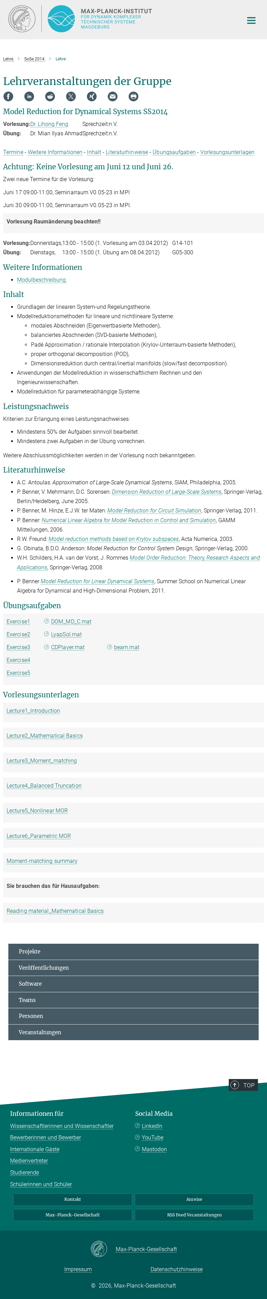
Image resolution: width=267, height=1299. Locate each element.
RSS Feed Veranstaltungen (194, 1214)
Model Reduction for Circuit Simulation (154, 510)
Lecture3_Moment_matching (42, 760)
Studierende (24, 1172)
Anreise (194, 1199)
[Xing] (92, 96)
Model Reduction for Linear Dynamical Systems (97, 581)
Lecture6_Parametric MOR (39, 836)
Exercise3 (18, 647)
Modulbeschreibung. (42, 280)
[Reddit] (50, 96)
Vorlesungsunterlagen (227, 152)
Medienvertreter (29, 1160)
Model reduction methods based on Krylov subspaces (114, 539)
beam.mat (126, 647)
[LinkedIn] (29, 96)
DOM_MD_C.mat (71, 621)
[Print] (133, 96)
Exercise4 (18, 660)
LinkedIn (152, 1126)
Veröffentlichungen (44, 968)
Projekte (29, 951)
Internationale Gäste (34, 1149)
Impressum (78, 1269)
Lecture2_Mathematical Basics (45, 735)
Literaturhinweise (127, 152)
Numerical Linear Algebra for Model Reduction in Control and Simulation (129, 520)
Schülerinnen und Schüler (41, 1184)
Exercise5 (18, 673)
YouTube (152, 1137)
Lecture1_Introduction (33, 710)
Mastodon (154, 1149)
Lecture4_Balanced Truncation (44, 785)
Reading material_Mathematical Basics (55, 911)
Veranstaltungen (40, 1032)
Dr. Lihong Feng (49, 124)
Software (30, 983)
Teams (27, 1000)
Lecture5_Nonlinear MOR (37, 810)
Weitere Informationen (55, 152)
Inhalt (94, 152)
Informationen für (37, 1113)
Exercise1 (18, 621)
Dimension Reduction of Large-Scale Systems (166, 492)
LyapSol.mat (66, 634)
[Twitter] (71, 96)
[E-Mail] (112, 96)
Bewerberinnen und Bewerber (45, 1137)
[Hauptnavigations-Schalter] (251, 20)
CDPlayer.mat (67, 647)
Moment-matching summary (42, 861)
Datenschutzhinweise (177, 1269)
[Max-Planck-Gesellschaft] (103, 1249)
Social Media (154, 1113)
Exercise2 (18, 634)
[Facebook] (8, 96)
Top (248, 1085)
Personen (31, 1016)
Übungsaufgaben (174, 152)
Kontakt (72, 1199)
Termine (13, 152)
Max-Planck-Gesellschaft (73, 1214)
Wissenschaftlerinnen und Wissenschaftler (62, 1126)
